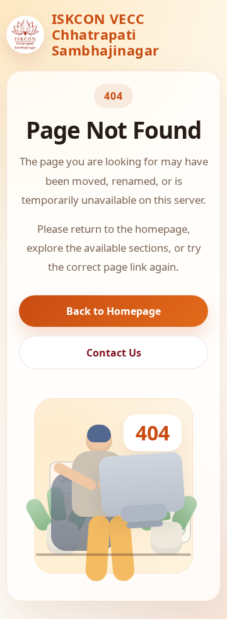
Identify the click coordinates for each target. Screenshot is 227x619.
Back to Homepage (113, 311)
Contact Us (113, 353)
